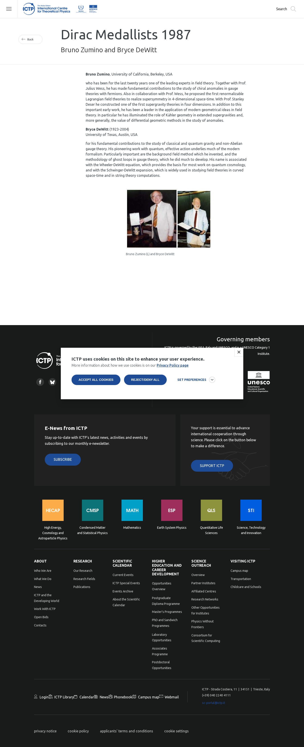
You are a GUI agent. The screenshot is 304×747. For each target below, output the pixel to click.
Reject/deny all (145, 379)
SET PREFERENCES (191, 379)
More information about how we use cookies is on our (129, 365)
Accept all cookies (96, 379)
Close (238, 352)
